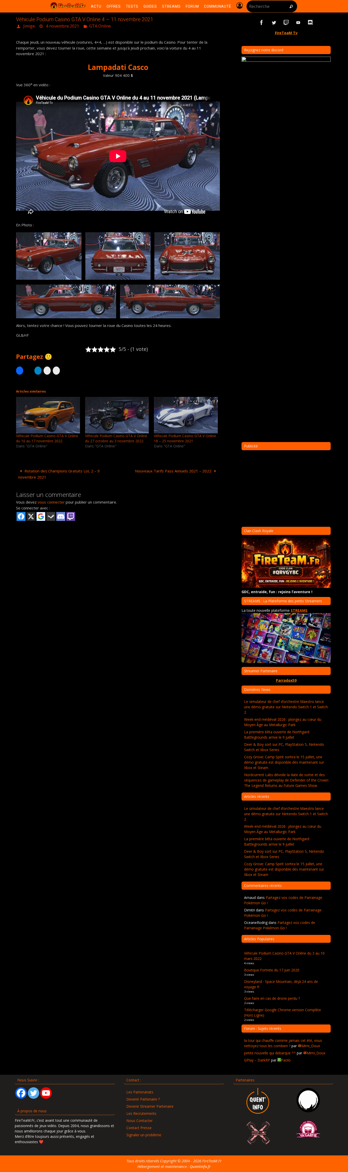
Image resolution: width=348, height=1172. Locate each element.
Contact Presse (139, 1127)
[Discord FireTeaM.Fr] (310, 23)
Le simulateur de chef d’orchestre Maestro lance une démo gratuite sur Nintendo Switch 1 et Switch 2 (286, 707)
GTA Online (100, 26)
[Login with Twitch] (70, 516)
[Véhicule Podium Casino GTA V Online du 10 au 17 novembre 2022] (48, 415)
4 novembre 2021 (62, 26)
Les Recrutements (141, 1113)
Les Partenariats (139, 1092)
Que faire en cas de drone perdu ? (272, 998)
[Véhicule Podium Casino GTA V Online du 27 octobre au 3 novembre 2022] (117, 415)
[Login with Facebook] (21, 516)
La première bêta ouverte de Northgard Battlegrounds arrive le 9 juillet (276, 734)
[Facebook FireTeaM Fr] (261, 23)
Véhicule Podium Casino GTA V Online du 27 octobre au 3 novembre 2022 (116, 438)
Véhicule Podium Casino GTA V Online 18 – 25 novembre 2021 (185, 438)
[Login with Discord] (60, 516)
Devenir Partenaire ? (143, 1099)
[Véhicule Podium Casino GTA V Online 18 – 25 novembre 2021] (186, 415)
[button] (49, 256)
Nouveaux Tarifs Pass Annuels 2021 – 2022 (173, 470)
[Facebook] (21, 1093)
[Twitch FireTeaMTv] (286, 23)
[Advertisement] (118, 561)
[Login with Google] (40, 516)
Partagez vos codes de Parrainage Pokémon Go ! (279, 925)
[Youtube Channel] (46, 1093)
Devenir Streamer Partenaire (149, 1106)
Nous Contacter (139, 1120)
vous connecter (51, 502)
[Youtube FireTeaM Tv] (298, 23)
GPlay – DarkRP (257, 1060)
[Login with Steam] (50, 516)
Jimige (29, 26)
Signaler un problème (143, 1134)
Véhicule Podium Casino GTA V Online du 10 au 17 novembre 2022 (47, 438)
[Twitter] (33, 1093)
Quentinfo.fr (200, 1166)
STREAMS (299, 610)
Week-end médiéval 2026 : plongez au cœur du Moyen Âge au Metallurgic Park (282, 722)
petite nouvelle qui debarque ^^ (270, 1053)
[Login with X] (30, 516)
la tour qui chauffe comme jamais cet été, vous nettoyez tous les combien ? (283, 1043)
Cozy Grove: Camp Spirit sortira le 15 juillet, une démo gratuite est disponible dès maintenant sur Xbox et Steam (284, 762)
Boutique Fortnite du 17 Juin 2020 (271, 970)
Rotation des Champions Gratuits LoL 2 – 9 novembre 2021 (59, 474)
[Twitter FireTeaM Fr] (274, 23)
